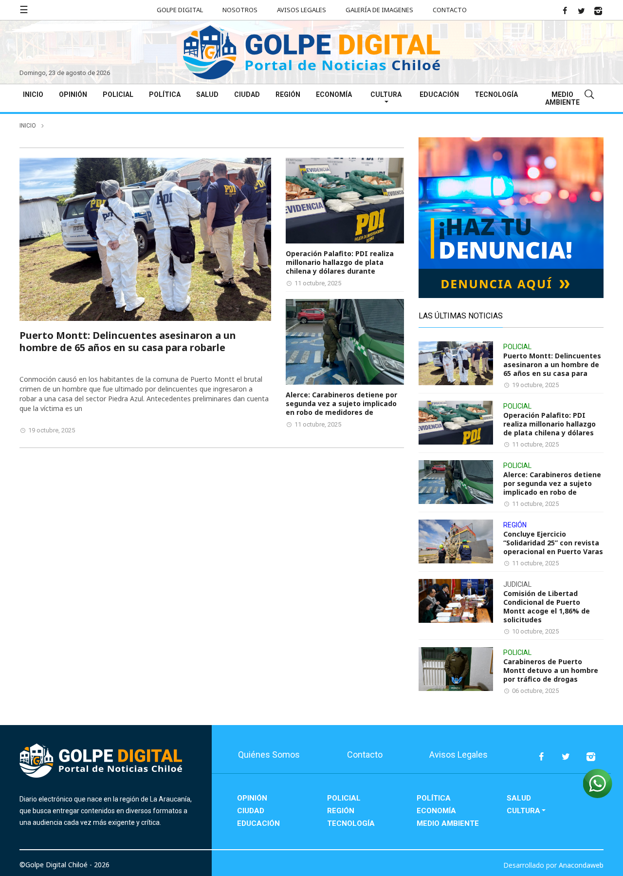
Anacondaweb (581, 865)
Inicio (33, 94)
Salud (207, 94)
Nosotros (239, 9)
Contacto (450, 9)
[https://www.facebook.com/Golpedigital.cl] (564, 11)
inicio (27, 125)
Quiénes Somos (269, 754)
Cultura (386, 94)
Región (287, 94)
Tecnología (496, 94)
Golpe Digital (180, 9)
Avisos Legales (301, 9)
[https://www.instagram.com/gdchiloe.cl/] (598, 11)
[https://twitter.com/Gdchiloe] (581, 11)
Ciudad (247, 94)
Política (165, 94)
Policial (118, 94)
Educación (439, 94)
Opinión (73, 94)
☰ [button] (23, 9)
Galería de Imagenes (379, 9)
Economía (334, 94)
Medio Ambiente (562, 98)
